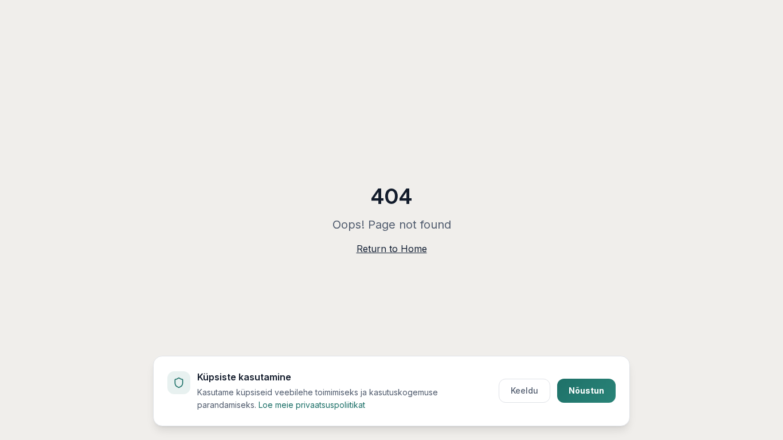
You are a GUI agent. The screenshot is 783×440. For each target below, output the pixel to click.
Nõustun (586, 390)
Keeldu (524, 390)
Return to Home (392, 248)
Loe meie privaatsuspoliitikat (312, 405)
